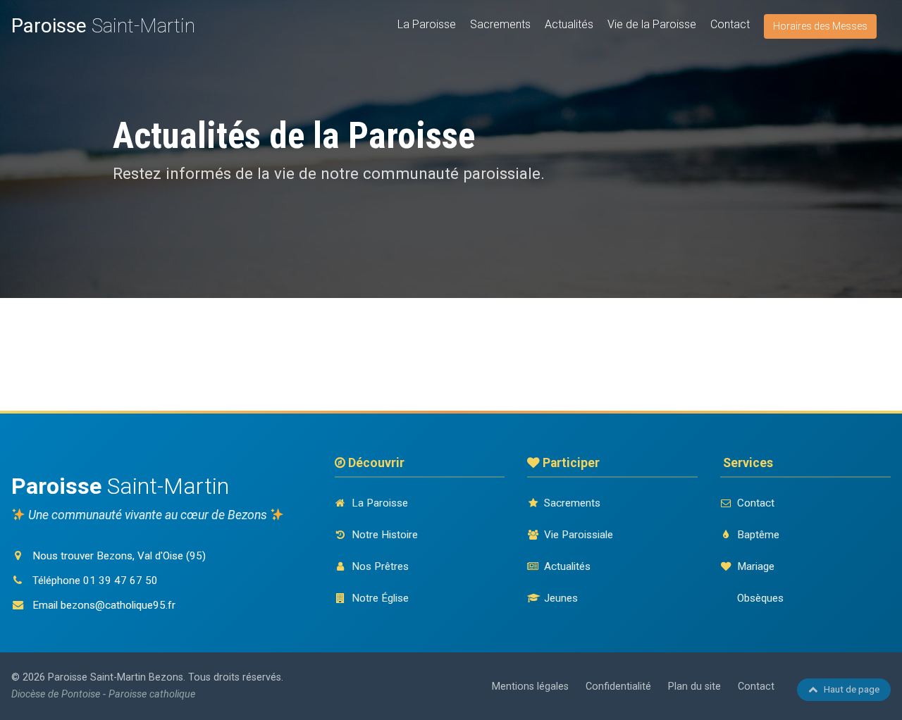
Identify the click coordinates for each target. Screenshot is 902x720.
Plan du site (694, 687)
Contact (730, 24)
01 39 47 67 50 (120, 580)
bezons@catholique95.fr (118, 605)
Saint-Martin (103, 25)
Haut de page (851, 689)
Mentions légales (530, 687)
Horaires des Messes (820, 26)
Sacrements (500, 24)
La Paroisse (426, 24)
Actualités (569, 24)
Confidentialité (618, 687)
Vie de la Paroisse (651, 24)
